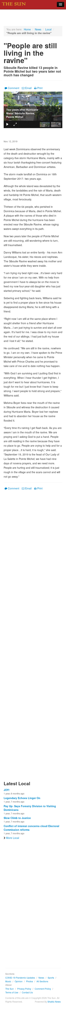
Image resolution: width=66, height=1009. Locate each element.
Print (40, 88)
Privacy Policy (24, 988)
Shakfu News (54, 1001)
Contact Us (27, 992)
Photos (29, 981)
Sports (51, 977)
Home (27, 29)
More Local (12, 838)
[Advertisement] (33, 638)
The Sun (9, 988)
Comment (13, 88)
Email (28, 88)
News (38, 29)
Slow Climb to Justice (17, 818)
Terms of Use (11, 992)
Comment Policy (43, 988)
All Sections (42, 981)
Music (8, 981)
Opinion (19, 981)
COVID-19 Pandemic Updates (20, 977)
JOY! (7, 790)
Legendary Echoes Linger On (22, 798)
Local (48, 29)
